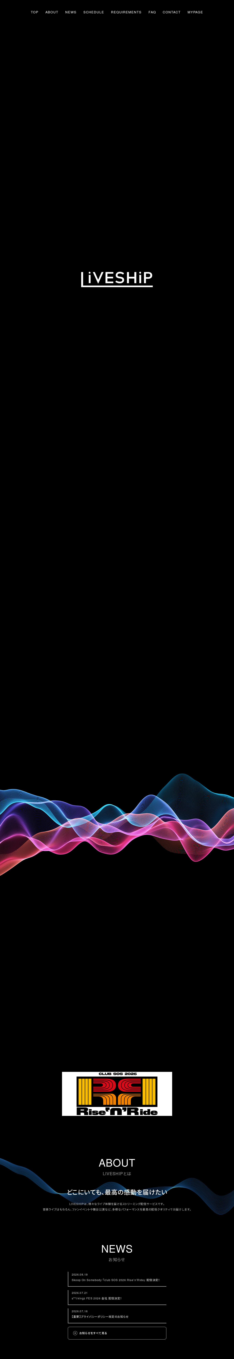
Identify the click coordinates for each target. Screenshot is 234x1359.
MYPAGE (195, 12)
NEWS (71, 12)
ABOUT (52, 12)
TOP (35, 12)
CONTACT (172, 12)
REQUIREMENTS (126, 12)
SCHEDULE (93, 12)
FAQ (152, 12)
